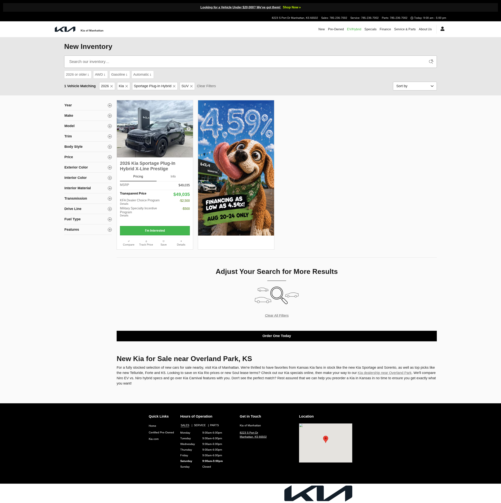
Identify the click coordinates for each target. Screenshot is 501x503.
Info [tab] (173, 176)
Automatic (142, 74)
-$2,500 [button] (184, 200)
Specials (370, 29)
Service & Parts (405, 29)
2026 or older (77, 74)
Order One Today (276, 336)
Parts (214, 425)
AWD (100, 74)
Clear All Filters (277, 315)
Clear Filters (206, 86)
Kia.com (154, 438)
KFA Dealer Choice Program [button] (139, 202)
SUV (185, 86)
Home (152, 425)
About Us (425, 29)
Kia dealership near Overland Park (385, 373)
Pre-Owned (336, 29)
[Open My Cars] (441, 29)
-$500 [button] (186, 208)
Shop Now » (292, 7)
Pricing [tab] (138, 176)
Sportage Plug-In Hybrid (152, 86)
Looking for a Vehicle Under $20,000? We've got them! (240, 7)
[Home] (65, 29)
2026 (105, 86)
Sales (185, 425)
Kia (121, 86)
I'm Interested (155, 230)
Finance (385, 29)
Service (200, 425)
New (321, 29)
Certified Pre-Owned (161, 432)
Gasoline (119, 74)
